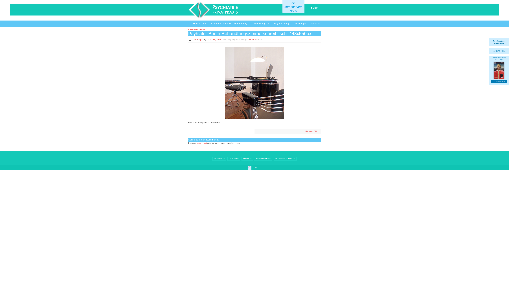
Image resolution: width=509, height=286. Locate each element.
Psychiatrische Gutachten (285, 159)
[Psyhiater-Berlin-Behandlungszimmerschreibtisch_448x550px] (254, 83)
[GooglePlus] (254, 167)
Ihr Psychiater (219, 159)
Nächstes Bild (311, 131)
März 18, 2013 (214, 40)
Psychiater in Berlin (263, 159)
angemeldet (202, 143)
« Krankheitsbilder (196, 29)
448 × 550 (252, 40)
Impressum (247, 159)
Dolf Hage (197, 40)
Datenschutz (234, 159)
